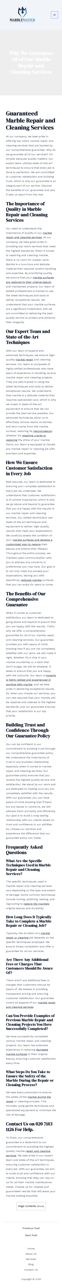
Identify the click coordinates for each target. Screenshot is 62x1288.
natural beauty (42, 431)
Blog (31, 1264)
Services (31, 1259)
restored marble (31, 580)
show (40, 1206)
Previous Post (31, 1228)
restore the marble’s (36, 903)
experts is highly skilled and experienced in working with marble (31, 680)
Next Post (31, 1235)
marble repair (24, 359)
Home (31, 1248)
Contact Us (31, 1269)
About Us (31, 1253)
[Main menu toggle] (54, 14)
